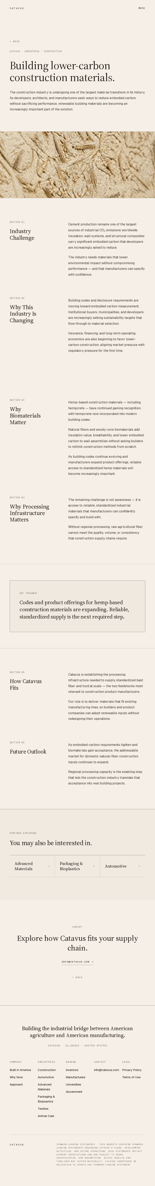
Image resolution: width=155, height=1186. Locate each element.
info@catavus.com (106, 1070)
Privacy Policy (131, 1070)
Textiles (43, 1109)
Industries (32, 51)
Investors (72, 1070)
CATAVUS (17, 8)
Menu (141, 8)
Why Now (16, 1077)
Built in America (20, 1070)
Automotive (46, 1077)
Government (74, 1092)
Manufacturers (75, 1077)
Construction (47, 1070)
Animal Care (46, 1116)
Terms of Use (131, 1077)
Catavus (15, 51)
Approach (16, 1084)
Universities (73, 1084)
